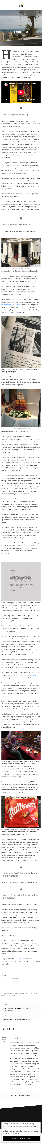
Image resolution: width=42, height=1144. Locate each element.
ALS (39, 993)
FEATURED (9, 995)
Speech (30, 993)
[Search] (40, 13)
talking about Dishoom (10, 305)
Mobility (16, 993)
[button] (21, 252)
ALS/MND (3, 995)
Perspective (23, 993)
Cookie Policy (14, 1133)
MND (14, 995)
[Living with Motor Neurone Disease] (2, 13)
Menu (21, 12)
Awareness (10, 993)
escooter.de (20, 959)
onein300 (16, 37)
